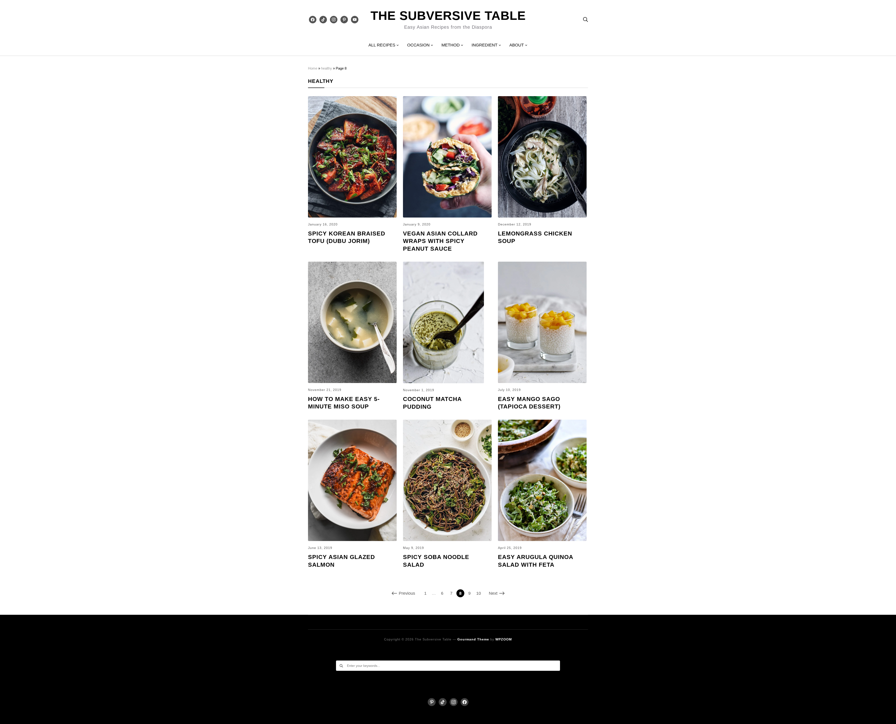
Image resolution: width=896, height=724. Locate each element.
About (516, 45)
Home (312, 68)
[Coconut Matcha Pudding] (443, 265)
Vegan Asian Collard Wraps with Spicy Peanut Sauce (440, 241)
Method (450, 45)
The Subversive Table (448, 15)
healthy (326, 68)
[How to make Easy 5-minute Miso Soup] (352, 265)
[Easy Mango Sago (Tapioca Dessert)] (542, 265)
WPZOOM (503, 639)
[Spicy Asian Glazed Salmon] (352, 423)
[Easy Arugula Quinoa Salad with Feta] (542, 423)
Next (493, 593)
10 (478, 593)
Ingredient (484, 45)
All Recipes (381, 45)
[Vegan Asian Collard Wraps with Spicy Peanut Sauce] (447, 99)
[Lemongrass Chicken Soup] (542, 99)
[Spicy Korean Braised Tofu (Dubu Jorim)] (352, 99)
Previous (407, 593)
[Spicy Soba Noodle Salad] (447, 423)
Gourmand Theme (473, 639)
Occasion (418, 45)
